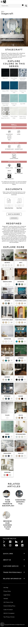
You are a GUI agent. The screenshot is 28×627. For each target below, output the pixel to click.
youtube (16, 545)
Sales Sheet (19, 208)
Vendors (6, 598)
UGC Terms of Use (8, 602)
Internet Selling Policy (9, 606)
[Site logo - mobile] (4, 1)
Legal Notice (7, 595)
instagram (10, 545)
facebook (22, 541)
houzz (16, 541)
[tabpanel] (14, 32)
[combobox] (12, 6)
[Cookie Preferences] (2, 624)
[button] (26, 6)
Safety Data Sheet (9, 208)
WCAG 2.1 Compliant (9, 613)
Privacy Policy (7, 591)
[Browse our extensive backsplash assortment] (6, 494)
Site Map (6, 587)
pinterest (10, 541)
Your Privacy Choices (9, 617)
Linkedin (22, 545)
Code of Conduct (8, 609)
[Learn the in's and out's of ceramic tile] (19, 494)
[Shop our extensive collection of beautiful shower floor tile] (6, 515)
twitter (4, 545)
